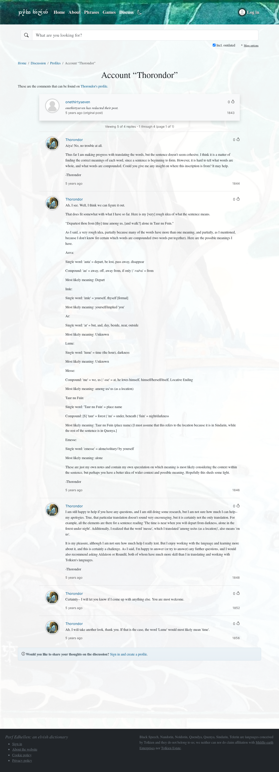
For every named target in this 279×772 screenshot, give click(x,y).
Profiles (55, 63)
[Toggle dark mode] (139, 12)
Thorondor (74, 139)
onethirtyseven (77, 102)
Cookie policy (22, 755)
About (74, 12)
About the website (24, 749)
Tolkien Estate (171, 748)
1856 (236, 638)
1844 (236, 183)
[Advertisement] (139, 694)
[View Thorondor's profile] (52, 143)
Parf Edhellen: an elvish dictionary (33, 12)
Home (59, 12)
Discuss (126, 12)
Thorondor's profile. (94, 86)
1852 (236, 608)
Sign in (17, 743)
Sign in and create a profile (128, 654)
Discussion (38, 63)
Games (109, 12)
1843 (231, 113)
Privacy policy (22, 760)
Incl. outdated (225, 45)
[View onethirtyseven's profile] (52, 105)
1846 (236, 490)
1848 (236, 577)
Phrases (91, 12)
